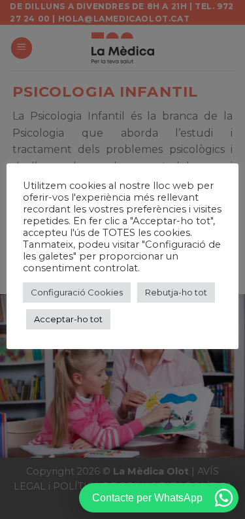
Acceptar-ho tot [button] (68, 319)
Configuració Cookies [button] (77, 292)
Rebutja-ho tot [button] (176, 292)
